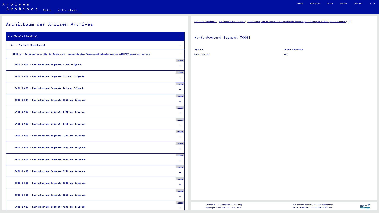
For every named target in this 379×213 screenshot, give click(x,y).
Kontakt (343, 3)
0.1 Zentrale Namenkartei (232, 22)
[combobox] (372, 4)
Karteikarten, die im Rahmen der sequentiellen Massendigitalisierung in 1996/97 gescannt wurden (296, 22)
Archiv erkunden (68, 10)
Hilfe (330, 3)
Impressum (210, 205)
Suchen (47, 10)
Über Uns (358, 3)
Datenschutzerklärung (231, 205)
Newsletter (315, 3)
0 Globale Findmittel (205, 22)
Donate (300, 3)
